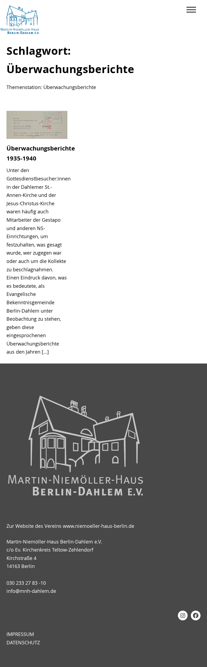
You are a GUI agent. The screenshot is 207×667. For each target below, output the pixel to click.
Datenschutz (23, 642)
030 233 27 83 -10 (26, 583)
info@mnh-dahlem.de (31, 591)
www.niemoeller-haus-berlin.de (98, 526)
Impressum (20, 634)
